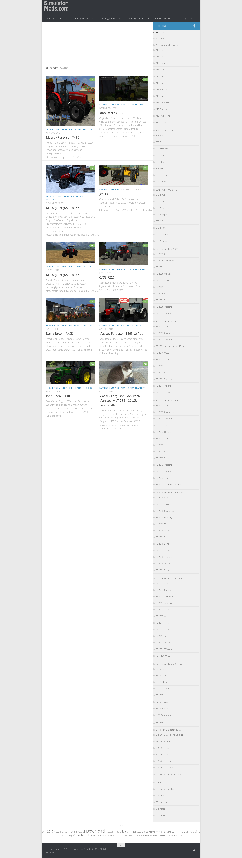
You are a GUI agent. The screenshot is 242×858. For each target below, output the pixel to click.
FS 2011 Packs (134, 325)
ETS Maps (160, 155)
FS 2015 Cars (162, 497)
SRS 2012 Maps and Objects (169, 734)
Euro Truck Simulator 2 (166, 189)
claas (65, 832)
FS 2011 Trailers (163, 385)
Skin (115, 835)
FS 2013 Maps (162, 425)
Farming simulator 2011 (85, 18)
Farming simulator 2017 (139, 18)
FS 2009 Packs (163, 287)
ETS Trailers (161, 175)
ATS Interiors (162, 63)
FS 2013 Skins (162, 451)
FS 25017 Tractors (164, 649)
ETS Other (160, 161)
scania (110, 836)
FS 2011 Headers (164, 339)
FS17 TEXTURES (163, 655)
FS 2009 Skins (162, 293)
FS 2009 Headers (164, 267)
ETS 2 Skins (161, 227)
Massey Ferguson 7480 (63, 137)
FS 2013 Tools (162, 458)
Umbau (164, 835)
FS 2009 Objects (164, 273)
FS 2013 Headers (164, 418)
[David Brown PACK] (70, 310)
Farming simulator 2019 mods (170, 663)
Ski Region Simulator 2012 (60, 196)
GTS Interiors (162, 802)
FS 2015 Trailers (163, 563)
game (139, 832)
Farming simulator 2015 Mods (170, 492)
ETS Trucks (161, 181)
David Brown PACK (59, 333)
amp (57, 832)
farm (128, 832)
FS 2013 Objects (164, 431)
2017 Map (160, 38)
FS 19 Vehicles (163, 708)
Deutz (79, 832)
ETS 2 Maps (161, 214)
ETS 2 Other (161, 221)
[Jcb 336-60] (123, 175)
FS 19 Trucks (162, 701)
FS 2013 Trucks (163, 477)
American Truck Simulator (168, 44)
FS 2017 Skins (162, 629)
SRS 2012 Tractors (165, 761)
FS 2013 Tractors (164, 464)
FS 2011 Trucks (163, 392)
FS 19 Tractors (162, 688)
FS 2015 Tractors (164, 557)
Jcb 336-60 (106, 194)
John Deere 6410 (58, 396)
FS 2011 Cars (162, 326)
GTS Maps (160, 808)
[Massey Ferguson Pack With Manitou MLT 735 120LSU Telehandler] (123, 372)
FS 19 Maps (161, 675)
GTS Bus (160, 795)
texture (142, 835)
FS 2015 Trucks (163, 570)
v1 (175, 835)
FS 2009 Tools (162, 300)
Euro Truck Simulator (165, 130)
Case (61, 832)
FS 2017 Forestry (164, 603)
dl (84, 831)
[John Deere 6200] (123, 88)
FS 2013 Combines (165, 412)
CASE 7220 (107, 277)
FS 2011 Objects (164, 359)
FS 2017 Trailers (163, 642)
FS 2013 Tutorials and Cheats (170, 484)
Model (77, 835)
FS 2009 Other (163, 280)
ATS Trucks (161, 122)
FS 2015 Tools (162, 550)
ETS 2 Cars (161, 201)
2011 (44, 832)
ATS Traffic (160, 96)
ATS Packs (160, 82)
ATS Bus (159, 49)
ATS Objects (161, 76)
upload (170, 836)
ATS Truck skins (163, 115)
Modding (68, 836)
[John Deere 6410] (70, 372)
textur (135, 835)
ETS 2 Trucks (162, 240)
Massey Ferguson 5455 (63, 208)
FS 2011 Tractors (83, 129)
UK (160, 836)
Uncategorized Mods (165, 789)
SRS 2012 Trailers (164, 767)
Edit (123, 831)
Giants (144, 831)
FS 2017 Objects (164, 616)
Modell (85, 835)
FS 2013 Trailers (163, 471)
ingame (151, 831)
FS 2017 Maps (162, 609)
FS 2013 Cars (162, 405)
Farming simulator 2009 (57, 18)
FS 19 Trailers (162, 695)
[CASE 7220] (123, 253)
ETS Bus (159, 135)
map (182, 831)
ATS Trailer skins (163, 102)
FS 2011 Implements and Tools (170, 346)
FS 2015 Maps (162, 524)
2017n (51, 831)
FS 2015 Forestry (164, 517)
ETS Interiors (162, 148)
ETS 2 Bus (160, 194)
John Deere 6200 (111, 113)
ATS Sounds (161, 89)
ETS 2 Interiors (163, 208)
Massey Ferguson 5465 (63, 275)
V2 (177, 836)
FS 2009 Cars (162, 254)
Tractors (160, 782)
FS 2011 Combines (165, 333)
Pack (100, 835)
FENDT (133, 832)
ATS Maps (160, 69)
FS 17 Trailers (162, 723)
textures (148, 835)
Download (95, 831)
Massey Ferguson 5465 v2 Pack (122, 333)
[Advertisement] (97, 44)
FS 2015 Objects (164, 530)
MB (187, 832)
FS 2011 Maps (162, 352)
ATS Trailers (161, 109)
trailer (155, 835)
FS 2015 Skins (162, 543)
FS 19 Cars (161, 668)
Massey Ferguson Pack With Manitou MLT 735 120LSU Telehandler (119, 400)
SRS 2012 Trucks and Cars (168, 774)
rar (105, 835)
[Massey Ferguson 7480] (70, 101)
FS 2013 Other (163, 438)
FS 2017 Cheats (163, 589)
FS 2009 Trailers (163, 313)
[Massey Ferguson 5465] (70, 252)
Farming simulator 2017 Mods (170, 578)
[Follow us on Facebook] (194, 26)
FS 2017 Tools (162, 636)
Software (121, 836)
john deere (166, 831)
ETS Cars (160, 142)
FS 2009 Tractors (136, 269)
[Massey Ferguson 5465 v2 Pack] (123, 310)
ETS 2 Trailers (162, 234)
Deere (74, 831)
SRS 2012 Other (163, 741)
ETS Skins (160, 168)
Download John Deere (113, 832)
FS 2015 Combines (165, 510)
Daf (69, 832)
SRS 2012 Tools (163, 754)
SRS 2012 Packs (163, 747)
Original (93, 835)
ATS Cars (160, 56)
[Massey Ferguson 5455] (70, 179)
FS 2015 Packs (163, 537)
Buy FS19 (187, 18)
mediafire (194, 831)
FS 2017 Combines (165, 596)
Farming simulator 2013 (112, 18)
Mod (61, 835)
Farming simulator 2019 (167, 18)
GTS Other (161, 815)
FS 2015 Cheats (163, 504)
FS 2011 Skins (162, 372)
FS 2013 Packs (163, 445)
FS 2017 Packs (163, 622)
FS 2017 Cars (162, 583)
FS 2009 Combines (165, 260)
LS (173, 831)
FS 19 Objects (162, 682)
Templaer (128, 836)
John (158, 831)
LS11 (176, 831)
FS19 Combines (163, 715)
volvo (181, 836)
